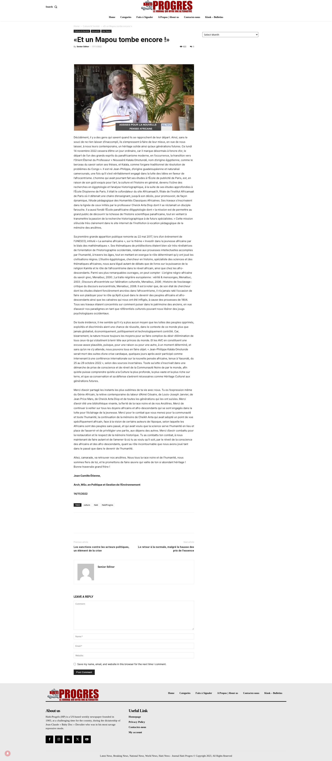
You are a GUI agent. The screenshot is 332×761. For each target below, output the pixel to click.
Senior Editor (83, 46)
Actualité (95, 31)
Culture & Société (91, 26)
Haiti (96, 505)
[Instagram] (59, 739)
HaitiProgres (107, 505)
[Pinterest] (93, 54)
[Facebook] (77, 54)
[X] (85, 54)
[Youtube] (87, 739)
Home (77, 26)
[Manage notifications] (7, 753)
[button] (52, 7)
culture (87, 505)
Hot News (106, 31)
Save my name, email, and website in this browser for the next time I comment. (121, 664)
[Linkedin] (68, 739)
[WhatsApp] (101, 54)
